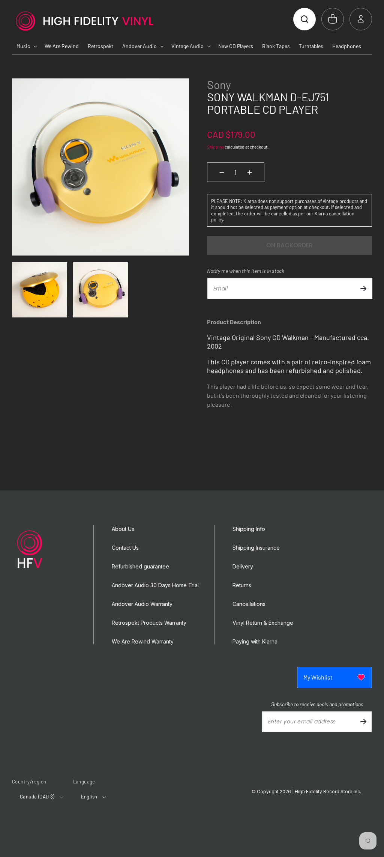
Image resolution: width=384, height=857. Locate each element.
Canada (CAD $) (37, 797)
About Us (123, 529)
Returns (241, 585)
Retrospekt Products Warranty (149, 622)
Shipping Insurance (256, 547)
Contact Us (125, 547)
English (89, 797)
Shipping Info (248, 529)
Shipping (215, 146)
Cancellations (249, 604)
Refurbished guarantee (140, 566)
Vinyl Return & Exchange (262, 622)
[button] (304, 19)
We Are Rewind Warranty (143, 641)
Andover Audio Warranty (142, 604)
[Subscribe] (363, 288)
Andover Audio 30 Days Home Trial (155, 585)
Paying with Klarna (255, 641)
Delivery (242, 566)
